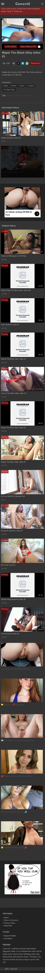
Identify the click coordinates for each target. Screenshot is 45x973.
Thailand (31, 86)
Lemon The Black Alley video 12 (13, 393)
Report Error (36, 63)
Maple (5, 86)
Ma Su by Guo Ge (8, 565)
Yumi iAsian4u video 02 (10, 634)
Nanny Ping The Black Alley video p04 (16, 290)
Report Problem (10, 936)
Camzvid (13, 969)
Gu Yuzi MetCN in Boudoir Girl (13, 496)
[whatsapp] (27, 63)
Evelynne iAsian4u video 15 (12, 531)
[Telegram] (22, 63)
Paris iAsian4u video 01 (10, 325)
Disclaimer (8, 938)
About (6, 917)
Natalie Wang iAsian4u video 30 (13, 599)
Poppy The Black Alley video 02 (13, 462)
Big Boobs (10, 95)
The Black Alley (9, 90)
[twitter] (18, 63)
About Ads (8, 926)
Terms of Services (11, 920)
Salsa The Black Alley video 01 (13, 172)
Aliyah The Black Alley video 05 (13, 428)
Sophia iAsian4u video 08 (11, 138)
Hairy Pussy (28, 95)
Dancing (19, 95)
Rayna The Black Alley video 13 (13, 359)
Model (13, 86)
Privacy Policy (9, 923)
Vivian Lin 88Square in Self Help (13, 256)
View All (22, 164)
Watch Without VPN (28, 47)
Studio (21, 86)
